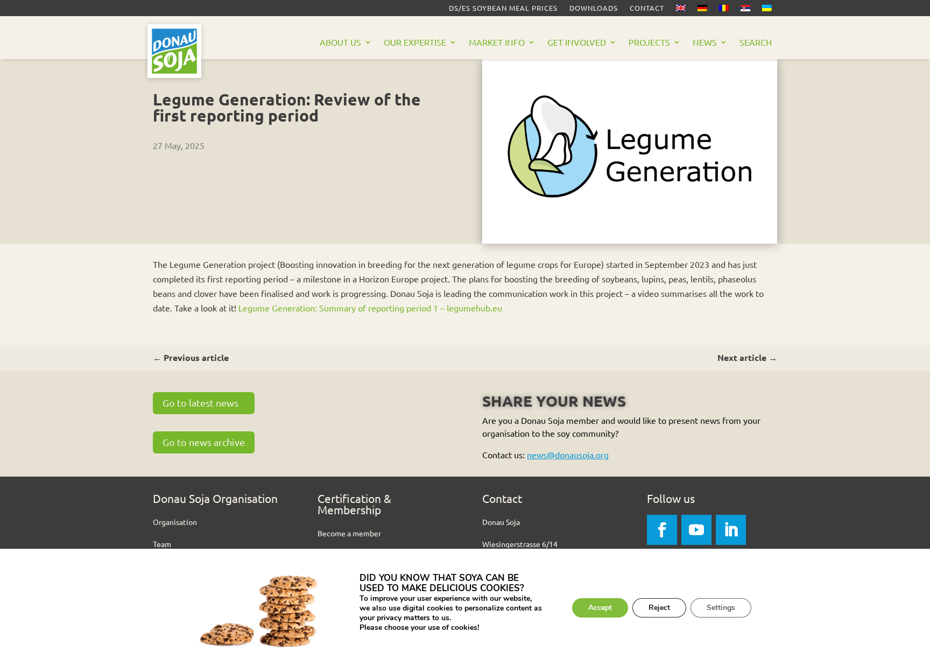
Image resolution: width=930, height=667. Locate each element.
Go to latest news (200, 402)
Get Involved (576, 42)
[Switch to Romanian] (724, 10)
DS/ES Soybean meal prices (503, 8)
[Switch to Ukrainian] (767, 10)
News (705, 42)
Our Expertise (415, 42)
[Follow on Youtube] (696, 530)
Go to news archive (204, 442)
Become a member (349, 533)
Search (755, 42)
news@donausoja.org (568, 454)
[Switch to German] (702, 10)
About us (340, 42)
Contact (647, 8)
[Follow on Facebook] (662, 530)
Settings (721, 607)
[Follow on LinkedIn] (731, 530)
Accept (600, 607)
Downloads (593, 8)
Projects (649, 42)
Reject (659, 607)
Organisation (175, 522)
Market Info (497, 42)
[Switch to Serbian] (745, 10)
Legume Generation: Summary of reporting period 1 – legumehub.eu (370, 307)
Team (162, 544)
